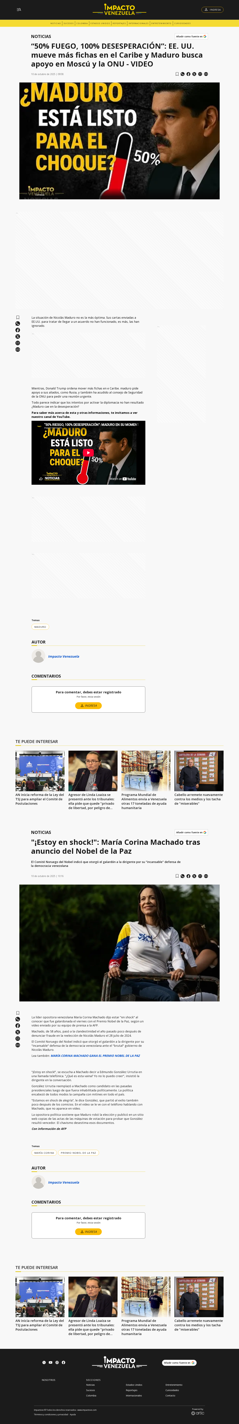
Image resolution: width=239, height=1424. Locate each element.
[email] (200, 74)
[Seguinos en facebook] (63, 1363)
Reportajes (119, 23)
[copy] (206, 74)
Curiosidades (182, 23)
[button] (119, 193)
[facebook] (188, 74)
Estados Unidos (100, 23)
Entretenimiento (161, 23)
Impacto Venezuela (63, 656)
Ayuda (73, 1414)
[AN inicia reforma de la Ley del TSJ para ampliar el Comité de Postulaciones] (40, 771)
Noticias (56, 23)
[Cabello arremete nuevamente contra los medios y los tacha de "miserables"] (199, 771)
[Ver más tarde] (177, 74)
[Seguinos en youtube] (50, 1363)
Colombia (82, 23)
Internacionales (139, 23)
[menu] (19, 10)
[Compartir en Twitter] (194, 74)
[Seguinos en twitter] (44, 1363)
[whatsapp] (183, 74)
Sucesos (69, 23)
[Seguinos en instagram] (57, 1363)
